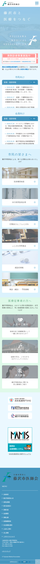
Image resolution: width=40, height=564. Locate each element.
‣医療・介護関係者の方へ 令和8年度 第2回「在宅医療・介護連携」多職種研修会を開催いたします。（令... (20, 90)
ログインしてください (20, 351)
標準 (24, 562)
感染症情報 (20, 261)
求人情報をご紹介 (20, 376)
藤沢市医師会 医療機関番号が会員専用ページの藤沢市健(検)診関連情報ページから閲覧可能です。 (20, 144)
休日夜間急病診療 (20, 197)
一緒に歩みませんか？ (20, 326)
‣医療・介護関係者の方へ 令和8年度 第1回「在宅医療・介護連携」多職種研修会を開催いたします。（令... (20, 100)
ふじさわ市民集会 (20, 239)
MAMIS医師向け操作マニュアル (20, 454)
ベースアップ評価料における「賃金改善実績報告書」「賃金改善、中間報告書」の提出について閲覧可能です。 (19, 126)
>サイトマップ (6, 551)
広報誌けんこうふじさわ (20, 217)
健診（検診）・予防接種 (20, 283)
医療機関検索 (20, 176)
